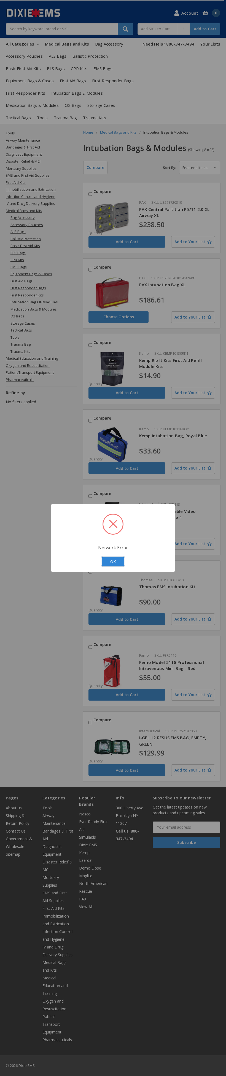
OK (113, 561)
